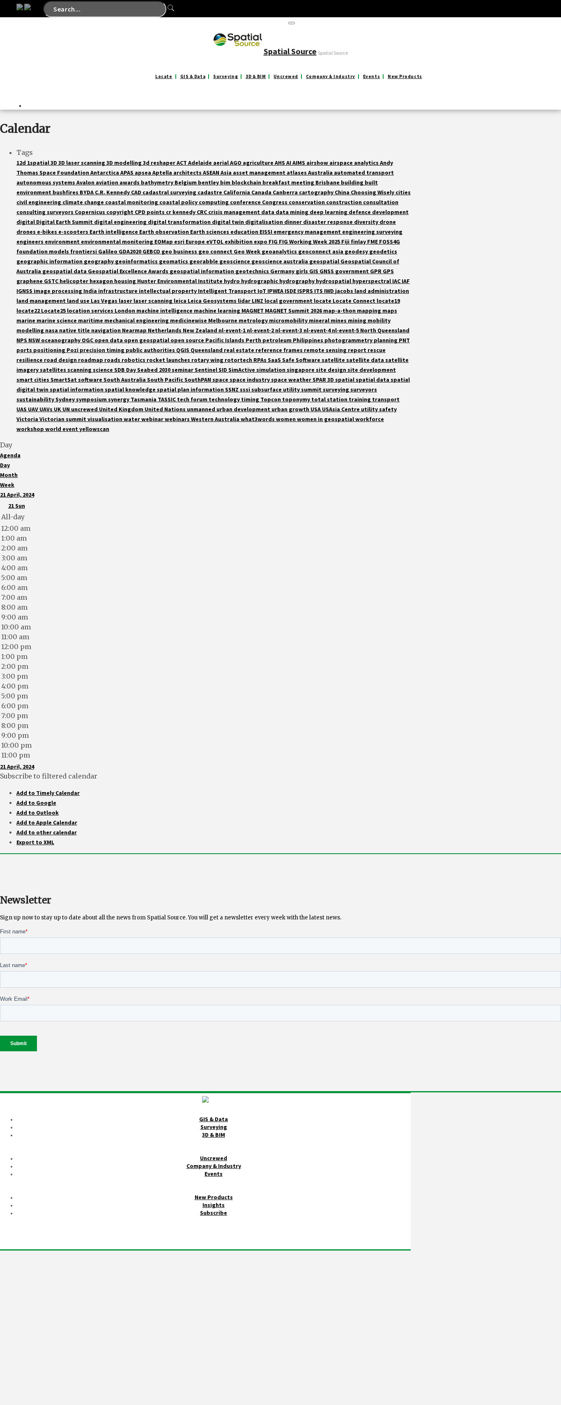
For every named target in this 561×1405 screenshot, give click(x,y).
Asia (227, 172)
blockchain (247, 182)
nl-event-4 (317, 330)
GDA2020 (131, 251)
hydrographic (260, 281)
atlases (297, 172)
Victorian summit (63, 419)
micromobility (289, 320)
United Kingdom (122, 409)
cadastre (210, 192)
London (125, 310)
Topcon (271, 399)
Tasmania (144, 399)
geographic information (50, 261)
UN (66, 409)
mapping (369, 310)
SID (223, 369)
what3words (258, 419)
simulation (271, 369)
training (360, 399)
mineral (320, 320)
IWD (329, 291)
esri (180, 241)
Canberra (286, 192)
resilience (30, 360)
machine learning (217, 310)
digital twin (228, 222)
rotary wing (208, 360)
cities (403, 192)
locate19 (388, 300)
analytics (367, 162)
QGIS (183, 350)
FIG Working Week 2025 (310, 241)
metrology (254, 320)
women (286, 419)
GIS (314, 271)
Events (371, 76)
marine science (57, 320)
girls (302, 271)
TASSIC (167, 399)
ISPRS (305, 291)
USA (316, 409)
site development (371, 369)
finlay (359, 241)
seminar (183, 369)
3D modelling (124, 162)
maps (389, 310)
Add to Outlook (37, 812)
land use (79, 300)
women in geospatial (326, 419)
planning (386, 340)
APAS (127, 172)
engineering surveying (372, 231)
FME (373, 241)
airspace (341, 162)
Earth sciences (210, 231)
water (132, 419)
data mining (293, 212)
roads (113, 360)
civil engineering (39, 202)
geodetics (383, 251)
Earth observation (164, 231)
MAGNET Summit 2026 (294, 310)
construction (344, 202)
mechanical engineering (137, 320)
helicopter (75, 281)
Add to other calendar (46, 832)
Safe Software (302, 360)
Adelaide (200, 162)
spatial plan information (191, 389)
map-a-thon (340, 310)
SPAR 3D (324, 379)
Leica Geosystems (213, 300)
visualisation (105, 419)
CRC (202, 212)
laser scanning (153, 300)
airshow (317, 162)
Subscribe (213, 1212)
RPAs (260, 360)
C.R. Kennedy (113, 192)
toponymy (296, 399)
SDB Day (125, 369)
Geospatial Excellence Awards (129, 271)
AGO (236, 162)
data (268, 212)
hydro (232, 281)
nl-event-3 (289, 330)
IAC (397, 281)
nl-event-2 (261, 330)
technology (225, 399)
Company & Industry (330, 76)
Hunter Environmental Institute (180, 281)
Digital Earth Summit (65, 222)
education (245, 231)
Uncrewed (286, 76)
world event (62, 429)
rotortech (239, 360)
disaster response (328, 222)
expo (261, 241)
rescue (377, 350)
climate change (83, 202)
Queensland (207, 350)
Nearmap (135, 330)
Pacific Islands (225, 340)
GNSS (327, 271)
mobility (379, 320)
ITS (319, 291)
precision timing (103, 350)
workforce (369, 419)
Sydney (65, 399)
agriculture (259, 162)
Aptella (162, 172)
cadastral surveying (170, 192)
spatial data (373, 379)
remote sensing (326, 350)
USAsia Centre (341, 409)
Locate (163, 76)
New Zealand (200, 330)
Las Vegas (105, 300)
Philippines (308, 340)
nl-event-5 (346, 330)
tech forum (193, 399)
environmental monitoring (117, 241)
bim (226, 182)
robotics (134, 360)
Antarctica (105, 172)
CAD (137, 192)
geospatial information (202, 271)
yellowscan (94, 429)
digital (26, 222)
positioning (50, 350)
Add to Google (36, 802)
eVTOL (215, 241)
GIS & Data (193, 76)
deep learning (329, 212)
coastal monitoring (132, 202)
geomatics (174, 261)
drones (26, 231)
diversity (366, 222)
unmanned (201, 409)
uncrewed (85, 409)
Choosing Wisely (373, 192)
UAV (33, 409)
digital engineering (121, 222)
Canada (262, 192)
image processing (58, 291)
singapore (301, 369)
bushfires (66, 192)
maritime (91, 320)
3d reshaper (160, 162)
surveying (336, 389)
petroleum (277, 340)
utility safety (379, 409)
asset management (260, 172)
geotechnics (252, 271)
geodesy (357, 251)
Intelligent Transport (228, 291)
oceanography (61, 340)
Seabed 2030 (154, 369)
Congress (275, 202)
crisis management (234, 212)
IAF (406, 281)
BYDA (87, 192)
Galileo (108, 251)
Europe (196, 241)
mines (339, 320)
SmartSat (64, 379)
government (352, 271)
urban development (243, 409)
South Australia (125, 379)
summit (312, 389)
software (90, 379)
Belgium (186, 182)
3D (54, 162)
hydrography (297, 281)
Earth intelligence (114, 231)
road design (61, 360)
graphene (30, 281)
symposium (92, 399)
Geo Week (248, 251)
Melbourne (223, 320)
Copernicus (90, 212)
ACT (182, 162)
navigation (106, 330)
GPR (376, 271)
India (90, 291)
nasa (52, 330)
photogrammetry (349, 340)
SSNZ (232, 389)
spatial (345, 379)
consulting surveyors (45, 212)
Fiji (346, 241)
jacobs (344, 291)
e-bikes (47, 231)
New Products (405, 76)
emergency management (308, 231)
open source (187, 340)
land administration (381, 291)
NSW (34, 340)
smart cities (33, 379)
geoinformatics (137, 261)
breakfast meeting (288, 182)
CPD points (150, 212)
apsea (143, 172)
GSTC (52, 281)
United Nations (166, 409)
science (103, 369)
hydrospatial (334, 281)
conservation (307, 202)
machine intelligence (165, 310)
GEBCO (152, 251)
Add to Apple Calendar (46, 822)
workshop (30, 429)
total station (330, 399)
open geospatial (147, 340)
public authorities (151, 350)
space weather (292, 379)
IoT (262, 291)
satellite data (365, 360)
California (237, 192)
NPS (22, 340)
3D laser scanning (82, 162)
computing (214, 202)
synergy (119, 399)
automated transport (364, 172)
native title (75, 330)
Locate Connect (355, 300)
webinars (178, 419)
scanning (80, 369)
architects (188, 172)
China (343, 192)
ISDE (291, 291)
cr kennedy (181, 212)
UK (58, 409)
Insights (213, 1205)
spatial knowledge (131, 389)
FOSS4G (389, 241)
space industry (250, 379)
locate (323, 300)
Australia (321, 172)
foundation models (43, 251)
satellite (334, 360)
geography (99, 261)
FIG (274, 241)
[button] (48, 776)
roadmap (91, 360)
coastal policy (179, 202)
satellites (53, 369)
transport (386, 399)
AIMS (299, 162)
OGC (88, 340)
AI (289, 162)
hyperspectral (372, 281)
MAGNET (253, 310)
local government (289, 300)
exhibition (239, 241)
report (358, 350)
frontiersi (84, 251)
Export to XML (35, 842)
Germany (283, 271)
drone (387, 222)
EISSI (267, 231)
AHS (280, 162)
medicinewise (189, 320)
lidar (245, 300)
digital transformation (180, 222)
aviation (108, 182)
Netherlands (165, 330)
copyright (120, 212)
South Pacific (165, 379)
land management (41, 300)
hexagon (102, 281)
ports (24, 350)
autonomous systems (46, 182)
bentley (209, 182)
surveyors (363, 389)
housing (125, 281)
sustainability (35, 399)
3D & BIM (256, 76)
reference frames (279, 350)
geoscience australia (280, 261)
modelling (30, 330)
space (221, 379)
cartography (317, 192)
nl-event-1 (232, 330)
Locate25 (54, 310)
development (390, 212)
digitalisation (264, 222)
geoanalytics (280, 251)
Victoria (27, 419)
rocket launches (169, 360)
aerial (221, 162)
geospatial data (65, 271)
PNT (404, 340)
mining (358, 320)
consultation (380, 202)
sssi (245, 389)
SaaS (275, 360)
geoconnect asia (321, 251)
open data (109, 340)
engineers (30, 241)
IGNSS (25, 291)
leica (181, 300)
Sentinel (206, 369)
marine (26, 320)
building (353, 182)
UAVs (46, 409)
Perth (254, 340)
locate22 (28, 310)
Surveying (225, 76)
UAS (22, 409)
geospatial (324, 261)
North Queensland (384, 330)
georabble (204, 261)
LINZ (258, 300)
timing (250, 399)
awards (130, 182)
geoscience (235, 261)
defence (360, 212)
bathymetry (158, 182)
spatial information (77, 389)
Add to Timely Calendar (48, 793)
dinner (293, 222)
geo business (179, 251)
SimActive (242, 369)
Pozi (73, 350)
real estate (239, 350)
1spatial (39, 162)
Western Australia (216, 419)
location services (91, 310)
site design (331, 369)
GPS (388, 271)
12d (21, 162)
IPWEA (276, 291)
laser (126, 300)
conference (246, 202)
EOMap (164, 241)
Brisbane (328, 182)
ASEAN (212, 172)
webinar (153, 419)
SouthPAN (198, 379)
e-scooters (74, 231)
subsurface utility (276, 389)
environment (63, 241)
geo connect (216, 251)
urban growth (290, 409)
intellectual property (168, 291)
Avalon (86, 182)
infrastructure (118, 291)
